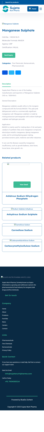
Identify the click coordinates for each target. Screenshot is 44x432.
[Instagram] (18, 72)
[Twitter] (11, 72)
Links (4, 335)
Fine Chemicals (17, 63)
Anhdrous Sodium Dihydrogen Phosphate (22, 197)
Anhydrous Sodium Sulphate (22, 214)
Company (6, 303)
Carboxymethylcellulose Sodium (22, 246)
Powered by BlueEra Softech (22, 400)
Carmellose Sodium (22, 230)
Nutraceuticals (29, 63)
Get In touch (10, 295)
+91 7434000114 (12, 381)
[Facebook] (5, 72)
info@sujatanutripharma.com (18, 374)
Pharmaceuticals (18, 66)
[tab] (6, 84)
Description (6, 84)
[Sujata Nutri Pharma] (11, 9)
